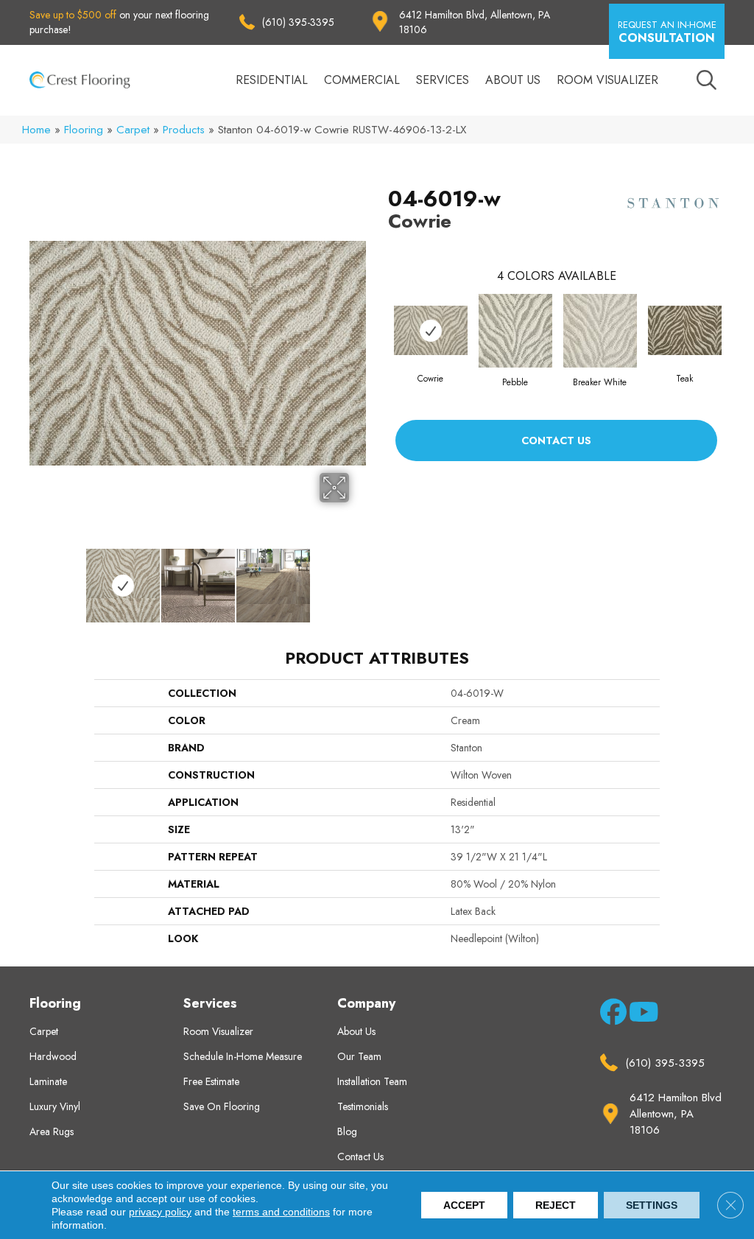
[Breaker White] (600, 330)
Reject (555, 1205)
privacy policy (160, 1212)
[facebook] (610, 1015)
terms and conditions (281, 1212)
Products (184, 130)
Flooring (83, 130)
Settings (651, 1205)
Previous (36, 578)
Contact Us (556, 440)
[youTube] (639, 1015)
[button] (667, 31)
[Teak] (684, 330)
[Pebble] (515, 330)
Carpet (132, 130)
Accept (464, 1205)
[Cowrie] (430, 330)
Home (36, 130)
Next (358, 578)
